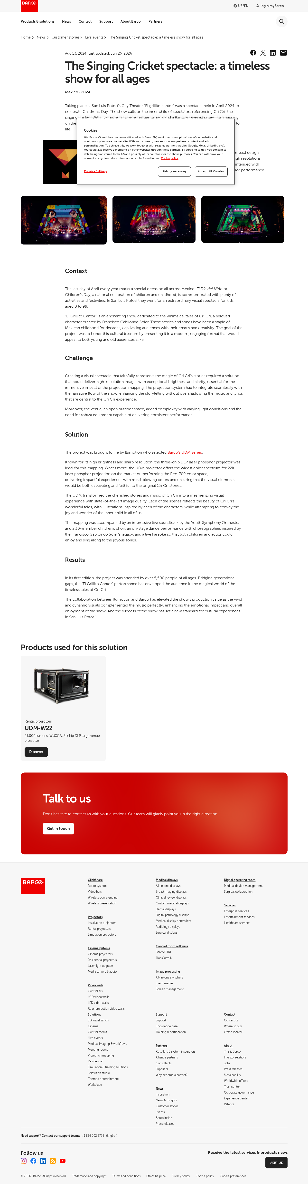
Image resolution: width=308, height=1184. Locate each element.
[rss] (53, 1161)
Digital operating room (239, 880)
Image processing (168, 971)
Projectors (95, 917)
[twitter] (263, 53)
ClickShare (95, 880)
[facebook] (253, 53)
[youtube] (62, 1161)
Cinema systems (99, 948)
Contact (85, 21)
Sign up (276, 1162)
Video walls (95, 985)
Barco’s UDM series (185, 452)
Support (106, 21)
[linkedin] (273, 53)
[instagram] (24, 1161)
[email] (283, 53)
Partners (155, 21)
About (228, 1045)
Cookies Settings (95, 171)
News (66, 21)
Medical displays (166, 880)
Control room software (172, 946)
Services (229, 905)
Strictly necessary (174, 171)
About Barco (131, 21)
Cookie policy (169, 158)
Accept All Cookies (211, 171)
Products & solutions (37, 21)
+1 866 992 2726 (99, 1135)
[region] (156, 151)
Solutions (94, 1014)
